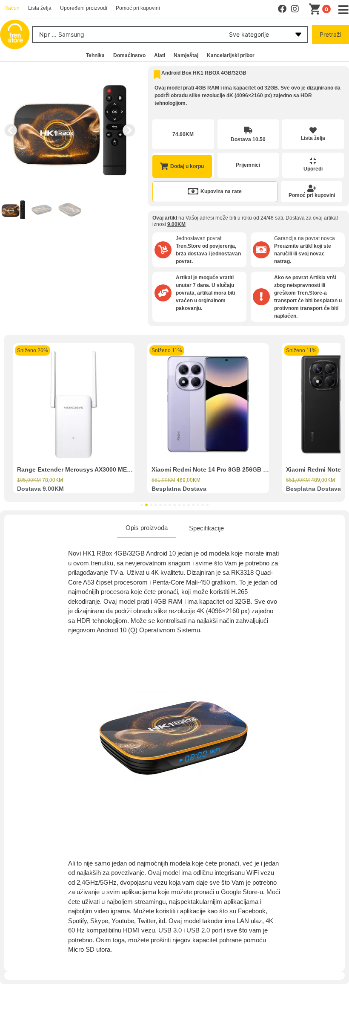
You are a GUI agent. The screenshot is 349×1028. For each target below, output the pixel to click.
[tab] (146, 529)
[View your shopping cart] (316, 9)
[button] (10, 130)
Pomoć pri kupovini (312, 195)
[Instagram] (295, 9)
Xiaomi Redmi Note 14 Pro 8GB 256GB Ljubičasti (222, 469)
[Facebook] (282, 9)
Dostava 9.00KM (40, 488)
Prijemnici (248, 165)
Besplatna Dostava (179, 488)
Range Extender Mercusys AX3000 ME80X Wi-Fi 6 (88, 469)
